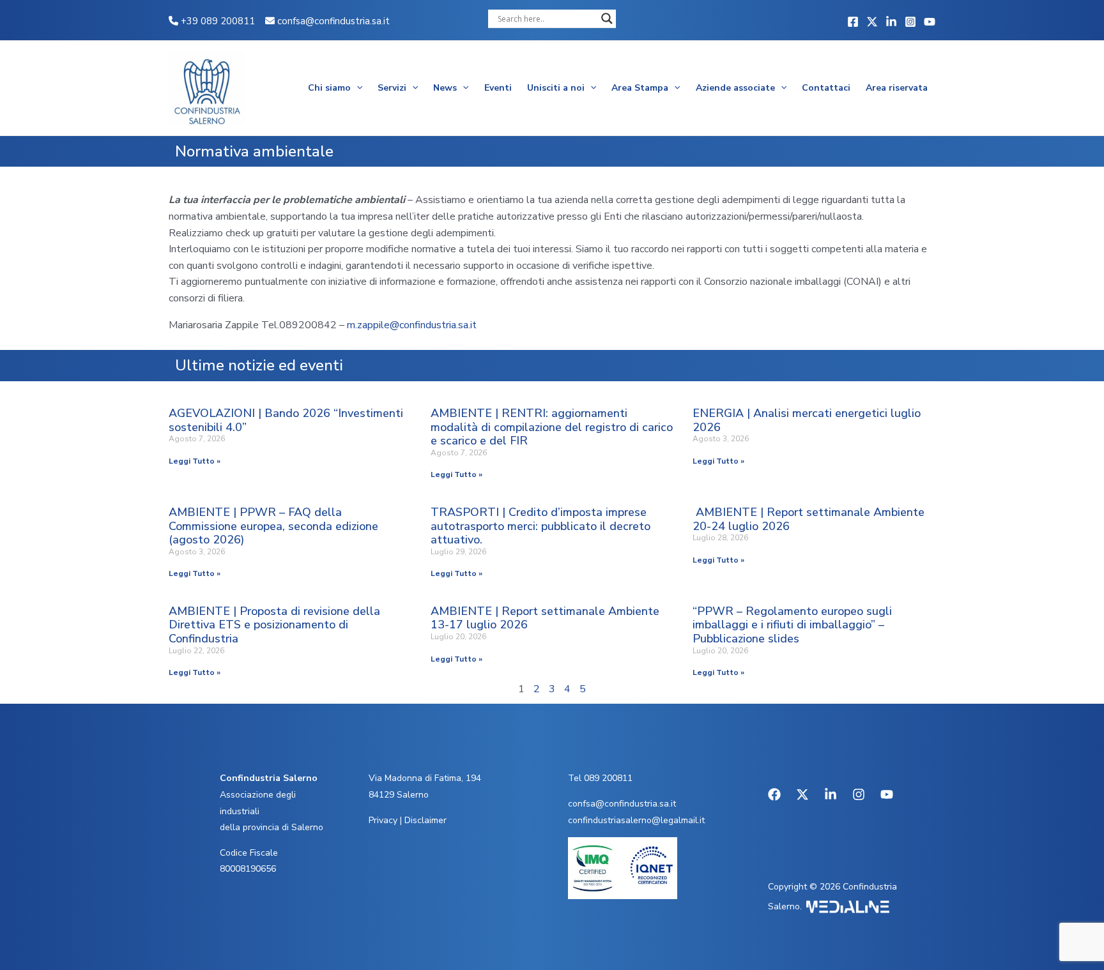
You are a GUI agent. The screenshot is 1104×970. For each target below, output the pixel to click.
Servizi (392, 88)
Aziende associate (735, 88)
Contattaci (826, 88)
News (445, 88)
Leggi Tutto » (194, 461)
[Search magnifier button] (607, 18)
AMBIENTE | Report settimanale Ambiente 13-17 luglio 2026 (545, 618)
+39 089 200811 (216, 21)
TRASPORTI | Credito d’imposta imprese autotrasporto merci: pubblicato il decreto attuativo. (540, 525)
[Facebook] (853, 21)
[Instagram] (910, 21)
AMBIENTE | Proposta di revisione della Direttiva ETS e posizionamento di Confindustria (274, 624)
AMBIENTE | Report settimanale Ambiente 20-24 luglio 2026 (808, 519)
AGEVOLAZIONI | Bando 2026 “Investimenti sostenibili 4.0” (286, 420)
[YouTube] (929, 21)
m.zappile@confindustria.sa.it (412, 325)
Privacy (383, 820)
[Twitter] (872, 21)
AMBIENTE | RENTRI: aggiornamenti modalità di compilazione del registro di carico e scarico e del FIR (552, 426)
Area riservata (897, 88)
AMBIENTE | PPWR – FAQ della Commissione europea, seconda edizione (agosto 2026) (273, 525)
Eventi (498, 88)
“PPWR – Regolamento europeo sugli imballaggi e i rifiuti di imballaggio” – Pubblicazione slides (792, 624)
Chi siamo (329, 88)
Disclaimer (425, 820)
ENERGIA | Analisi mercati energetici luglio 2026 (807, 420)
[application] (356, 88)
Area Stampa (639, 88)
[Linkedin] (891, 21)
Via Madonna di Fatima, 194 (425, 778)
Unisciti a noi (556, 88)
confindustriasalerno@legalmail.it (636, 820)
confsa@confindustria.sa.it (333, 21)
